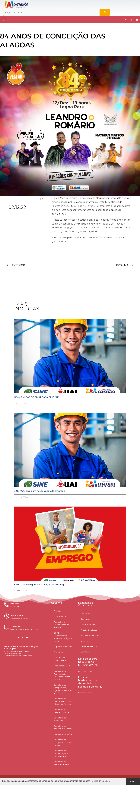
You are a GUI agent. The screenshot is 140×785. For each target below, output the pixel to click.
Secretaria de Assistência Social (61, 710)
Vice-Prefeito (60, 616)
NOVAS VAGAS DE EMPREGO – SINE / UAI (37, 397)
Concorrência (87, 613)
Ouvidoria (58, 652)
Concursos (85, 619)
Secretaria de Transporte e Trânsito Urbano (63, 742)
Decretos (85, 641)
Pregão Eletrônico (89, 630)
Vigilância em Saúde (63, 646)
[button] (3, 20)
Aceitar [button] (133, 781)
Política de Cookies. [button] (100, 781)
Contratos (85, 652)
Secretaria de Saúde (63, 734)
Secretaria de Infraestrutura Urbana (63, 727)
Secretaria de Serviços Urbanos (61, 762)
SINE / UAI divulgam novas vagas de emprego (39, 491)
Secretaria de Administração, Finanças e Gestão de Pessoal (62, 675)
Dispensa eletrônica (90, 646)
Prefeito (57, 611)
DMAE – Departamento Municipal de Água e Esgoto (63, 637)
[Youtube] (137, 20)
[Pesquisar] (105, 12)
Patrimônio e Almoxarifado (60, 658)
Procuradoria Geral (62, 666)
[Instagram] (131, 20)
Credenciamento (88, 624)
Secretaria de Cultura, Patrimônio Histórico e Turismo (62, 701)
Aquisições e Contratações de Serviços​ (61, 625)
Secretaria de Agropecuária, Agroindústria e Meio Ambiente (63, 689)
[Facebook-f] (126, 20)
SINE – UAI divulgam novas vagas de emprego (39, 584)
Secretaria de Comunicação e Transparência (61, 753)
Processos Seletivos (90, 635)
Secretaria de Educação (60, 719)
